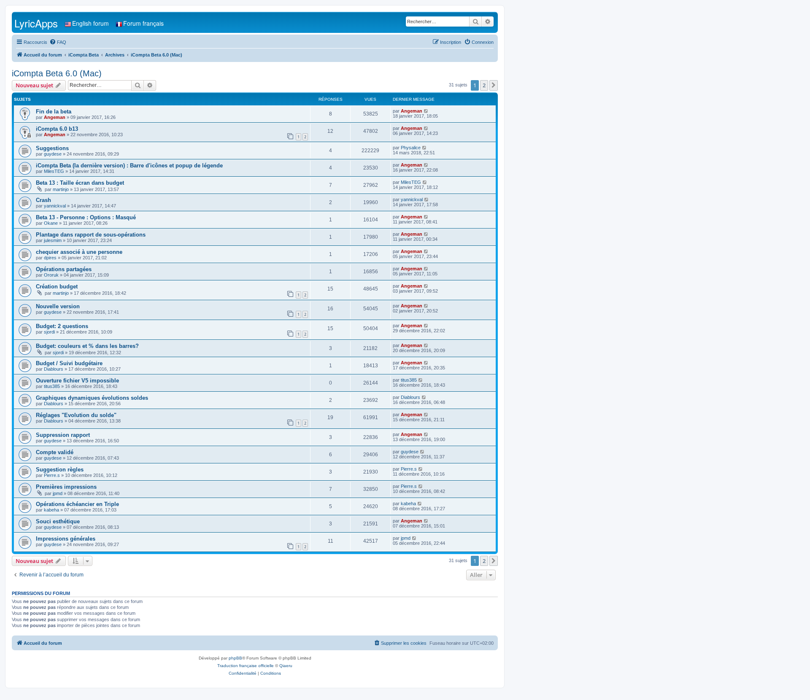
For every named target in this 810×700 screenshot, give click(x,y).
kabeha (51, 509)
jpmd (57, 493)
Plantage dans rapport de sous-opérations (91, 235)
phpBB (235, 658)
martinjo (61, 189)
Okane (51, 223)
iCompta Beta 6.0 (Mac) (57, 73)
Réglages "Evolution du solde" (76, 415)
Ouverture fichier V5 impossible (77, 380)
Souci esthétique (58, 521)
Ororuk (51, 274)
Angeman (54, 117)
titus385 (52, 386)
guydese (53, 153)
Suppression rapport (63, 435)
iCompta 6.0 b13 (57, 129)
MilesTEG (54, 171)
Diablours (53, 369)
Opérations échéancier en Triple (77, 504)
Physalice (411, 147)
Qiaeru (285, 665)
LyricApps (36, 23)
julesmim (53, 240)
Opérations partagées (64, 269)
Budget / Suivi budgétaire (69, 363)
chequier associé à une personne (79, 252)
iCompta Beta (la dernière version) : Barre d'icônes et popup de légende (129, 165)
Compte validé (54, 452)
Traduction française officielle (245, 665)
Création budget (57, 286)
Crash (43, 200)
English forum (90, 23)
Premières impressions (66, 487)
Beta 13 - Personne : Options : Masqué (86, 217)
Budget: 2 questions (62, 326)
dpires (50, 257)
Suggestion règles (60, 469)
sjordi (49, 331)
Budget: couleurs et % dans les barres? (87, 346)
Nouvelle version (58, 306)
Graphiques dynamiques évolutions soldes (92, 398)
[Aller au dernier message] (426, 110)
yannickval (55, 205)
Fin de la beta (53, 111)
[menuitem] (57, 42)
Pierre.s (52, 475)
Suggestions (52, 148)
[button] (493, 85)
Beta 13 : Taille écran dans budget (80, 183)
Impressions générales (65, 539)
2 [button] (484, 85)
